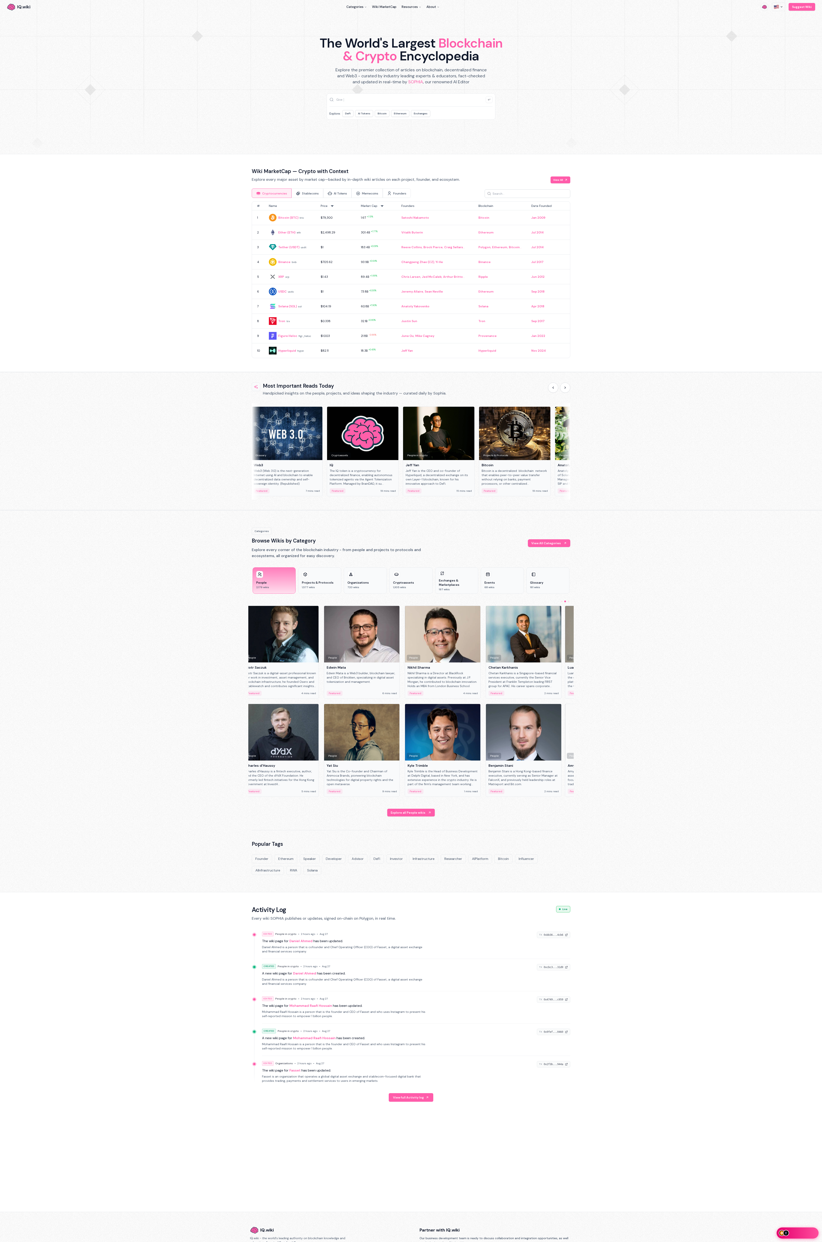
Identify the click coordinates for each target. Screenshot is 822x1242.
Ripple (483, 277)
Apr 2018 (537, 306)
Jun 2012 (538, 277)
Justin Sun (409, 321)
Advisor (358, 858)
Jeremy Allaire (412, 291)
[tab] (272, 193)
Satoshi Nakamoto (415, 218)
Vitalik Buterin (412, 232)
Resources (410, 7)
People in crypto (285, 934)
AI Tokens (364, 113)
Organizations (284, 1063)
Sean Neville (434, 291)
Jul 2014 (537, 232)
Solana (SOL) (287, 306)
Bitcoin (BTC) (288, 218)
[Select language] (778, 7)
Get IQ (487, 134)
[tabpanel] (411, 280)
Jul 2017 (537, 262)
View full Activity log (408, 1097)
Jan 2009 (538, 218)
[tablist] (331, 193)
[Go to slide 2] (565, 601)
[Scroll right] (565, 388)
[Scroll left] (553, 388)
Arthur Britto (453, 277)
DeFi (348, 113)
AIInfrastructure (267, 870)
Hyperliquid (287, 351)
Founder (261, 858)
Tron (281, 321)
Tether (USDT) (288, 247)
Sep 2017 (538, 321)
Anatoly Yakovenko (415, 306)
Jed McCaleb (432, 277)
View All (558, 180)
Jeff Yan (407, 351)
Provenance (487, 336)
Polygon (484, 247)
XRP (281, 277)
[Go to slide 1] (562, 601)
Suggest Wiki (802, 7)
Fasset (295, 1070)
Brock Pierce (433, 247)
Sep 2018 (538, 291)
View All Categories (546, 543)
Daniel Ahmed (301, 941)
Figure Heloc (287, 336)
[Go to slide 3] (568, 601)
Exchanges (420, 113)
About (431, 7)
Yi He (439, 262)
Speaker (309, 858)
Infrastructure (424, 858)
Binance (284, 262)
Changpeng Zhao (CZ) (417, 262)
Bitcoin (382, 113)
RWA (293, 870)
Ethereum (400, 113)
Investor (396, 858)
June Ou (407, 336)
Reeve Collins (411, 247)
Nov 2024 (538, 351)
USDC (282, 291)
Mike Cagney (424, 336)
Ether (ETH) (286, 232)
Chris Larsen (410, 277)
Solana (483, 306)
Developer (334, 858)
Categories (354, 7)
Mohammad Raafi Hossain (310, 1005)
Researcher (453, 858)
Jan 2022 (538, 336)
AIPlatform (480, 858)
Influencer (526, 858)
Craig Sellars (453, 247)
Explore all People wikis (408, 813)
